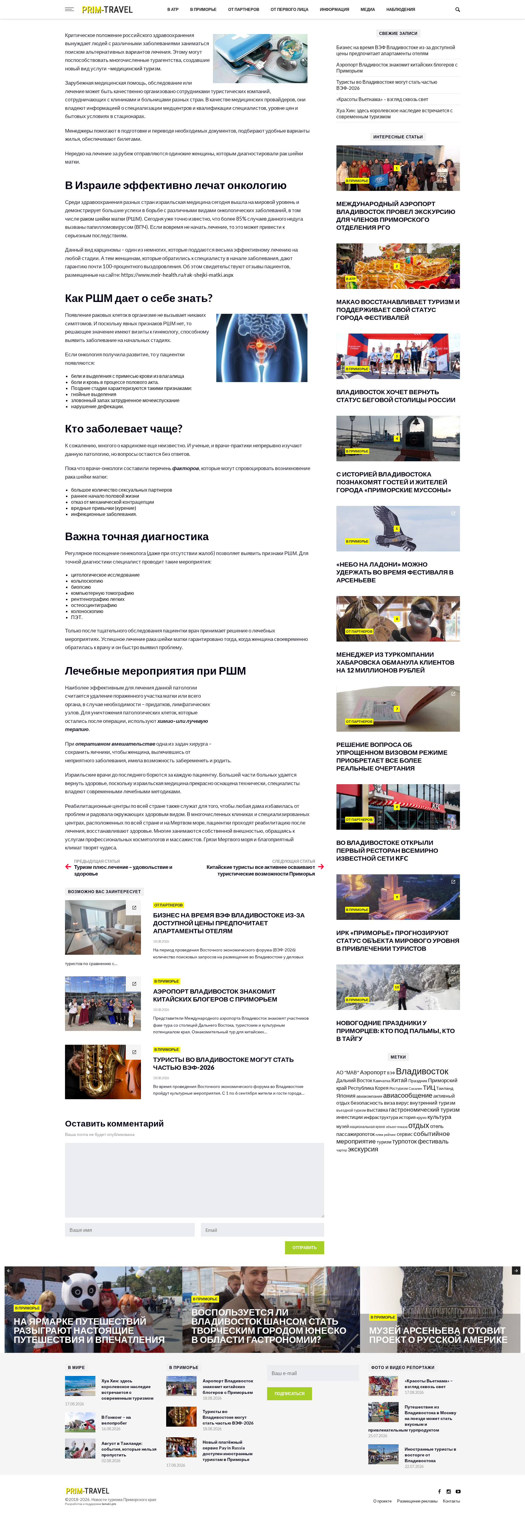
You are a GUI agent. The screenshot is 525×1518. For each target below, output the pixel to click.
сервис (405, 1134)
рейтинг (390, 1135)
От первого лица (289, 9)
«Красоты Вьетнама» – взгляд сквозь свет (382, 99)
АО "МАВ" (347, 1072)
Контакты (451, 1501)
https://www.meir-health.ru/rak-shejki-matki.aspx (177, 275)
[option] (93, 1310)
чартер (341, 1150)
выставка (377, 1110)
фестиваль (433, 1141)
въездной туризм (351, 1110)
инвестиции (349, 1117)
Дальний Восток (354, 1080)
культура (439, 1116)
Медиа (368, 9)
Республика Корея (368, 1088)
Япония (345, 1095)
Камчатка (381, 1081)
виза (389, 1103)
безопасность (367, 1103)
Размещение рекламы (417, 1501)
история (407, 1117)
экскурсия (363, 1149)
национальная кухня (367, 1126)
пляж (379, 1135)
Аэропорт (373, 1072)
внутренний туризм (432, 1103)
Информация (334, 9)
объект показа (396, 1127)
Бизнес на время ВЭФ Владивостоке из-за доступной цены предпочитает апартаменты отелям (395, 50)
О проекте (382, 1501)
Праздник (417, 1080)
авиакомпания (369, 1096)
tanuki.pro (109, 1504)
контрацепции (138, 502)
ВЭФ (391, 1073)
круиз (422, 1117)
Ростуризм (398, 1088)
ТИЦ (429, 1087)
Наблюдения (400, 9)
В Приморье (203, 9)
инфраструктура (381, 1117)
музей (342, 1126)
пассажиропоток (355, 1134)
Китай (399, 1079)
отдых (418, 1125)
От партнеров (243, 9)
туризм (384, 1141)
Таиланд (444, 1088)
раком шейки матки (102, 218)
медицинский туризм (135, 68)
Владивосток (422, 1071)
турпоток (404, 1141)
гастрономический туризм (424, 1109)
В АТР (173, 9)
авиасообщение (407, 1095)
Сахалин (415, 1088)
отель (437, 1126)
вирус (402, 1103)
